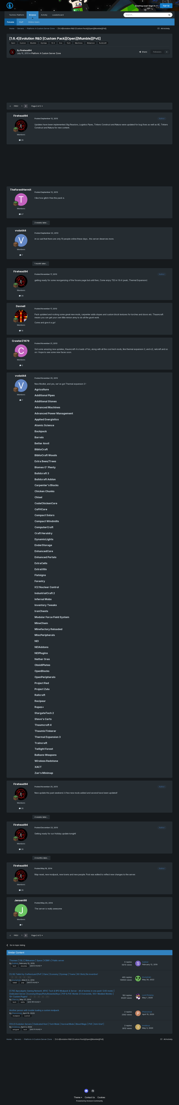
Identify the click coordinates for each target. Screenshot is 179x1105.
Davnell (20, 306)
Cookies (101, 1097)
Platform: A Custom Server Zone (46, 53)
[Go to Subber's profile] (138, 963)
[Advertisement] (89, 80)
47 (22, 214)
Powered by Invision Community (89, 1101)
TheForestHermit (20, 189)
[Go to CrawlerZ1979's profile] (21, 350)
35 (22, 140)
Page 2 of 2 (36, 106)
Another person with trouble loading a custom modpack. (34, 1010)
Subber (15, 963)
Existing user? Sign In (145, 6)
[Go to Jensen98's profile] (21, 910)
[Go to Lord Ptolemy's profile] (138, 996)
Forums (10, 22)
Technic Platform (16, 15)
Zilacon (15, 999)
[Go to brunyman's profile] (138, 978)
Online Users (33, 22)
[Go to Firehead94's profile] (12, 52)
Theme (77, 1097)
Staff (21, 22)
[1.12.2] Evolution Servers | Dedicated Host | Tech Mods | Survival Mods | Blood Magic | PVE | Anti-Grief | (56, 1024)
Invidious (16, 1027)
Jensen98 (20, 900)
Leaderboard (58, 15)
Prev (16, 106)
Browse (32, 15)
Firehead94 (26, 50)
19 (22, 330)
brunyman (16, 980)
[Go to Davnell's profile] (21, 316)
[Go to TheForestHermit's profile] (21, 199)
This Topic (158, 15)
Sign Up (166, 5)
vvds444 (20, 230)
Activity (44, 15)
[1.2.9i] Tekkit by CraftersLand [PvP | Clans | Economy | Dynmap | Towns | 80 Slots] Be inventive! (53, 974)
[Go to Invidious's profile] (138, 1027)
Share (144, 52)
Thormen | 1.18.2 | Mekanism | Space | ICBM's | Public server (36, 960)
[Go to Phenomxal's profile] (138, 1013)
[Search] (169, 15)
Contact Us (90, 1097)
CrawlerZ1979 (20, 340)
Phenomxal (17, 1013)
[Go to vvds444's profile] (21, 240)
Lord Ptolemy (148, 995)
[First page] (10, 106)
